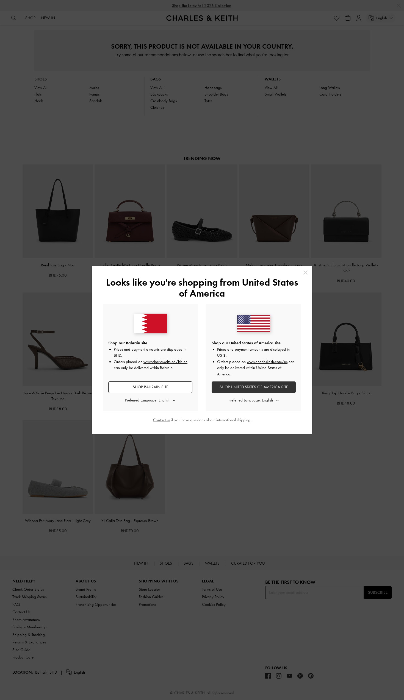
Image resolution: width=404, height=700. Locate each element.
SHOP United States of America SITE (254, 386)
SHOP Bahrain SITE (150, 386)
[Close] (305, 273)
